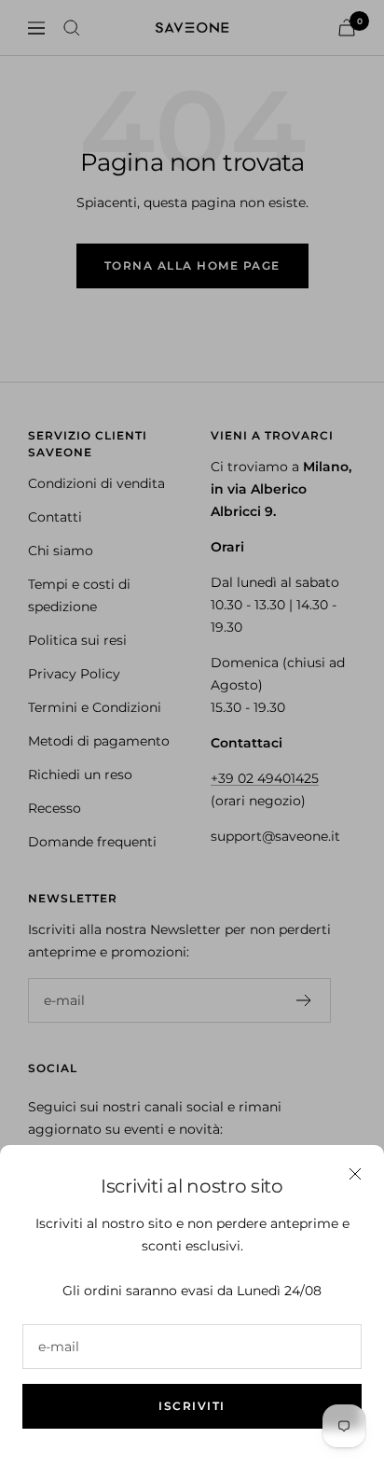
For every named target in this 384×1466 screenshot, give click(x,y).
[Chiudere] (355, 1173)
